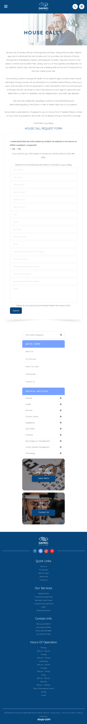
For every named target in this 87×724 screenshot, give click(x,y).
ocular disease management (38, 447)
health (28, 404)
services (29, 410)
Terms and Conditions (69, 713)
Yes (13, 149)
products (29, 435)
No (19, 149)
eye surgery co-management (38, 441)
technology (30, 453)
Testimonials (31, 374)
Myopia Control (43, 593)
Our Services (31, 359)
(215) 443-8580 (46, 631)
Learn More (43, 478)
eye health (30, 429)
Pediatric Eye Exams (43, 610)
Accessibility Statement (42, 713)
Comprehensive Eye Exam (43, 597)
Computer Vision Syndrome (43, 604)
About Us (29, 351)
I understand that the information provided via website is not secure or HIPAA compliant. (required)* (43, 143)
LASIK (43, 607)
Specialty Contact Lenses (43, 600)
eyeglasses (30, 422)
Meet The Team (32, 366)
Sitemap (80, 713)
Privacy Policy (55, 713)
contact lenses (32, 416)
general (29, 398)
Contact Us (30, 381)
